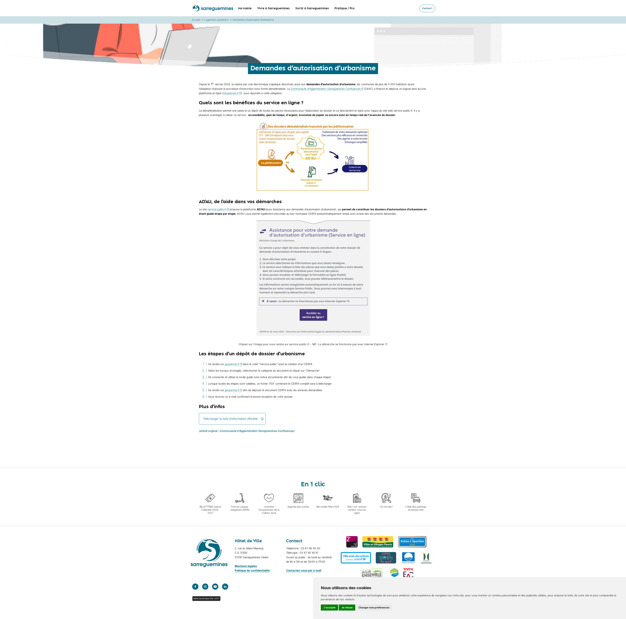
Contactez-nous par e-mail (303, 570)
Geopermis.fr (230, 93)
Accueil (196, 19)
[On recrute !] (386, 491)
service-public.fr (217, 209)
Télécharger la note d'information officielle (230, 418)
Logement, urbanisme (216, 19)
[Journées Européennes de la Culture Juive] (269, 491)
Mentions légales (246, 566)
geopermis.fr (232, 364)
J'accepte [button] (329, 607)
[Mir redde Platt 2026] (327, 491)
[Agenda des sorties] (298, 491)
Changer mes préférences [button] (373, 607)
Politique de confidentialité (252, 570)
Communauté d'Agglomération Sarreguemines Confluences (326, 88)
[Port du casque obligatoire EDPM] (239, 491)
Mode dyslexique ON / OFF (206, 598)
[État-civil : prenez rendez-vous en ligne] (357, 491)
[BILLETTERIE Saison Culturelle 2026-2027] (210, 491)
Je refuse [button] (347, 607)
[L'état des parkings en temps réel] (415, 491)
